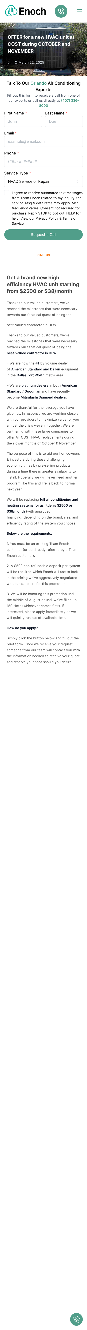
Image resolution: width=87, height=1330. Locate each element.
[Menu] (79, 11)
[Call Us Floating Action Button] (76, 1319)
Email (10, 133)
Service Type (17, 173)
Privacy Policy (47, 218)
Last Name (56, 113)
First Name (15, 113)
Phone (11, 153)
